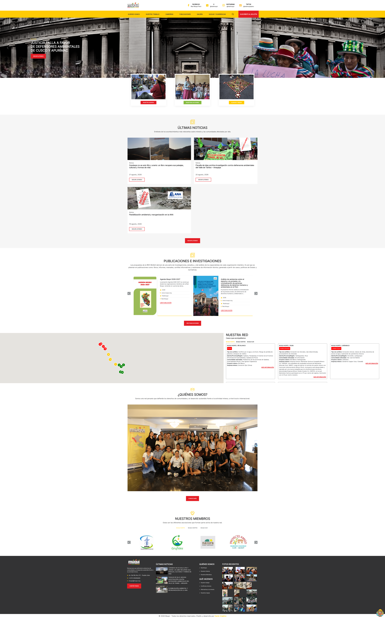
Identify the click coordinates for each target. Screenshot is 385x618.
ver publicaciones (192, 323)
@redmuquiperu (248, 6)
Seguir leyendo (38, 56)
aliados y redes (236, 102)
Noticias (131, 163)
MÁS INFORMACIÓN (267, 367)
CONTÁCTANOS (134, 586)
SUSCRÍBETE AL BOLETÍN (248, 14)
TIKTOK (248, 4)
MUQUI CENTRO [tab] (241, 342)
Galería (200, 14)
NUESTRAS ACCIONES (192, 102)
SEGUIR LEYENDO (137, 179)
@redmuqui (214, 6)
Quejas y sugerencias (217, 14)
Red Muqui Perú (196, 6)
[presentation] (129, 293)
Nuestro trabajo (152, 14)
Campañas (169, 14)
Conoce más (192, 498)
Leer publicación (165, 302)
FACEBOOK (196, 4)
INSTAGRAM (230, 4)
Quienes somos (134, 14)
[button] (7, 48)
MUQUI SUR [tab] (250, 342)
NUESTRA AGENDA (148, 102)
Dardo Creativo (220, 616)
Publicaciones (185, 14)
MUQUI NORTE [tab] (230, 342)
